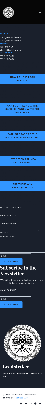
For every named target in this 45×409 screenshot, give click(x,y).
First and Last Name (11, 207)
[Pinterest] (30, 403)
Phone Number (8, 223)
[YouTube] (26, 403)
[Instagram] (35, 403)
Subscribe (11, 261)
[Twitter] (40, 403)
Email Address (8, 215)
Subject (4, 232)
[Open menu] (40, 12)
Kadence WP (21, 398)
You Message (7, 236)
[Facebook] (21, 403)
